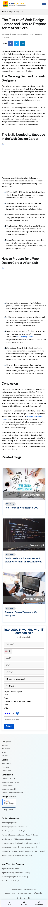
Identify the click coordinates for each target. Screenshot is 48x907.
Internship (5, 767)
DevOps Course (7, 855)
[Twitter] (25, 898)
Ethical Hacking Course (27, 847)
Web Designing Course (24, 337)
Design (13, 34)
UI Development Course (22, 839)
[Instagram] (28, 898)
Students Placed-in (8, 778)
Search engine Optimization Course (14, 877)
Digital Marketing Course (10, 869)
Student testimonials (9, 789)
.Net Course (29, 851)
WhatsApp (39, 904)
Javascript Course (8, 843)
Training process (7, 785)
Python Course (17, 851)
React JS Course (32, 835)
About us (5, 745)
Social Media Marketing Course (12, 881)
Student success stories (10, 782)
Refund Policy (38, 893)
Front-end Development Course (13, 835)
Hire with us (6, 749)
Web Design (6, 34)
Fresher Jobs (6, 771)
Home (4, 11)
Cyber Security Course (9, 847)
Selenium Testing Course (23, 855)
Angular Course (7, 839)
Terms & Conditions (24, 893)
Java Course (6, 851)
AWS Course (39, 851)
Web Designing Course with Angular (14, 831)
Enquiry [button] (24, 904)
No (7, 698)
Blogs (11, 11)
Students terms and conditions (12, 792)
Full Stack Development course (27, 843)
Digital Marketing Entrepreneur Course (15, 873)
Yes (7, 695)
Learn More (10, 513)
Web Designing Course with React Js (14, 827)
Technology (21, 34)
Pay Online (8, 809)
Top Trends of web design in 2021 (22, 508)
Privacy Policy (10, 893)
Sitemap (5, 756)
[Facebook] (17, 898)
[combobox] (8, 651)
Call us (9, 904)
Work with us (6, 764)
